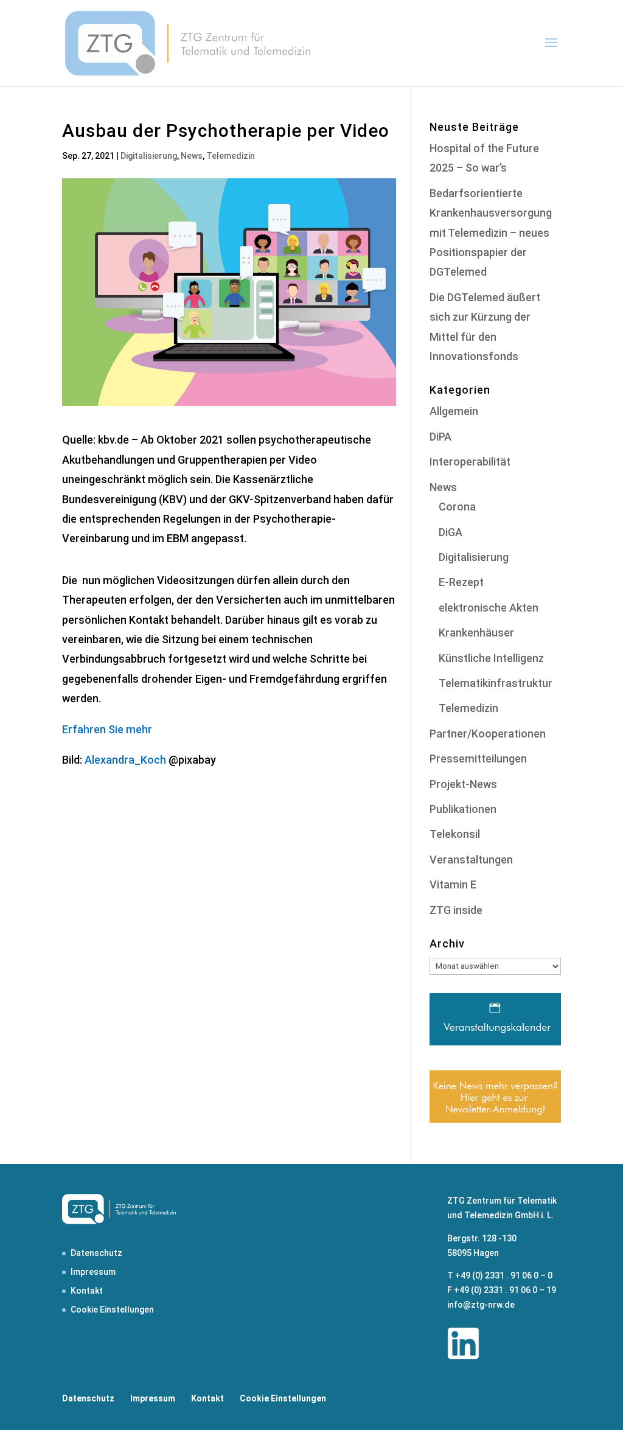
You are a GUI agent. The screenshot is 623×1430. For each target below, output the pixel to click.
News (192, 156)
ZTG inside (456, 910)
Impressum (93, 1272)
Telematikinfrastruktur (495, 683)
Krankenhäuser (476, 632)
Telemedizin (230, 156)
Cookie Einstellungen (112, 1309)
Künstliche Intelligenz (491, 658)
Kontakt (87, 1291)
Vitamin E (453, 884)
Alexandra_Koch (125, 759)
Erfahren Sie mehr (107, 729)
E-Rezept (461, 582)
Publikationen (463, 809)
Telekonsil (455, 834)
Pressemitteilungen (478, 758)
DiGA (450, 532)
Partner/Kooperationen (488, 733)
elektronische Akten (488, 607)
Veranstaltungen (471, 859)
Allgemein (454, 411)
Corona (457, 506)
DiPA (440, 436)
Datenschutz (96, 1253)
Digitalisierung (148, 156)
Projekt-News (463, 784)
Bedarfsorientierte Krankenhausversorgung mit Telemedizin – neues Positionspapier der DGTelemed (491, 233)
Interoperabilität (470, 461)
